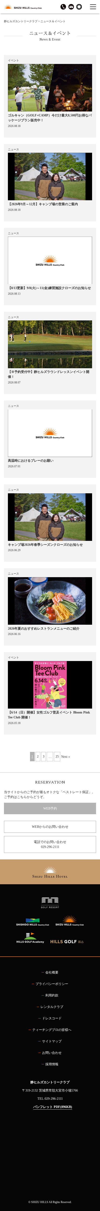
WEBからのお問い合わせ (50, 826)
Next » (65, 756)
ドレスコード (52, 1018)
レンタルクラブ (51, 1007)
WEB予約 (50, 808)
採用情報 (51, 1064)
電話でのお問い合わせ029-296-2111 (50, 844)
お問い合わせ (52, 1053)
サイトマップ (52, 1041)
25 (57, 756)
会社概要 (51, 972)
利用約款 (51, 995)
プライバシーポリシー (52, 984)
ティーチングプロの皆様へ (51, 1030)
